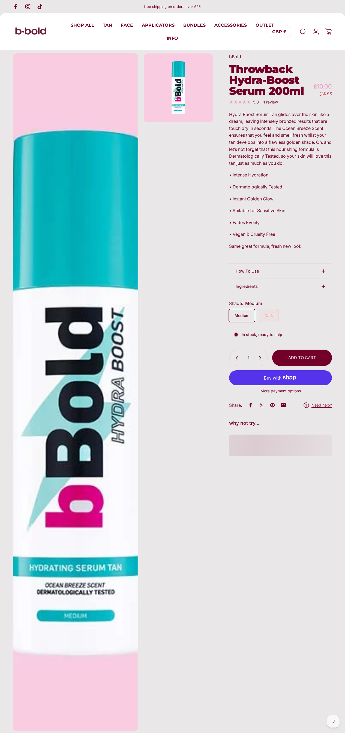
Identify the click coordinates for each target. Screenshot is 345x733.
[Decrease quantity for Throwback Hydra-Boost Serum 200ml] (235, 358)
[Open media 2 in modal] (178, 87)
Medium (242, 315)
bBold (235, 56)
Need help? (321, 405)
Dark (269, 315)
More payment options (280, 391)
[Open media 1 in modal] (75, 392)
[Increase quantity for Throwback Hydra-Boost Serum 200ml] (261, 358)
